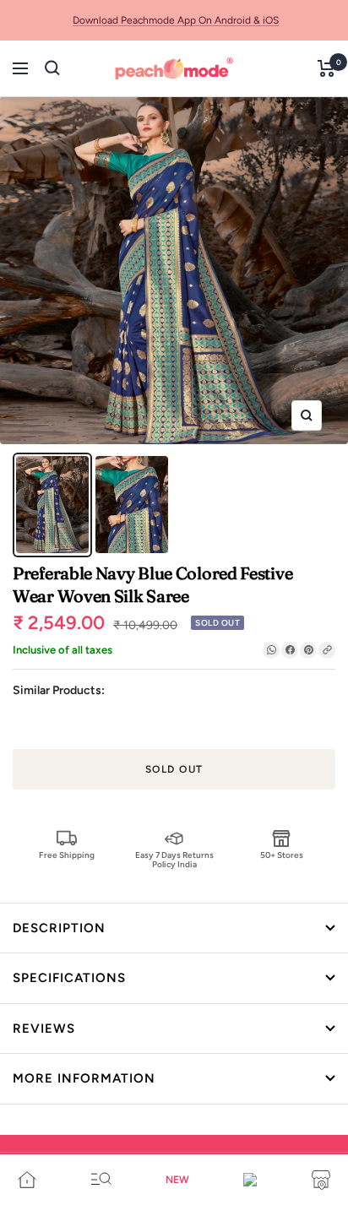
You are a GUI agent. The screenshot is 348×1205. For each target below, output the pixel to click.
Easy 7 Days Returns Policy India (174, 859)
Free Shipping (67, 854)
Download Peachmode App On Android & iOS (176, 20)
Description (59, 928)
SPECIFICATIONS (69, 977)
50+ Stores (281, 854)
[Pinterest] (308, 650)
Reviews (44, 1028)
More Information (84, 1078)
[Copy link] (326, 650)
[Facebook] (289, 650)
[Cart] (326, 68)
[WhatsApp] (271, 650)
